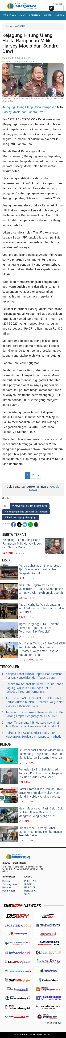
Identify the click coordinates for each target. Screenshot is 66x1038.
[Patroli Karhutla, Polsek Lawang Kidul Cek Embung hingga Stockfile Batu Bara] (9, 611)
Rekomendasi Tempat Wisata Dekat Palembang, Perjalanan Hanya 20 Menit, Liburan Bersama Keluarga (41, 754)
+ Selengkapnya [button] (53, 1022)
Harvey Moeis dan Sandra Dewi (23, 112)
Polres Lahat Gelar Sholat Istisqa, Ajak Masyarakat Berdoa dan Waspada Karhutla (40, 569)
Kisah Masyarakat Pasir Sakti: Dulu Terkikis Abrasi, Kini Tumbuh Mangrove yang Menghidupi (40, 812)
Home (8, 26)
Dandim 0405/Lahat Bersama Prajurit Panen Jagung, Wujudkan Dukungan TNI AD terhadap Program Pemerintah (32, 688)
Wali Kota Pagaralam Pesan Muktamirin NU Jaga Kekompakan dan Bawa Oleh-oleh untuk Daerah (40, 589)
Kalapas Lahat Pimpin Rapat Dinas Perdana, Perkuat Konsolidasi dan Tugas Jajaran (32, 676)
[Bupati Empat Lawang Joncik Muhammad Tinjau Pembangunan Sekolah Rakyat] (9, 834)
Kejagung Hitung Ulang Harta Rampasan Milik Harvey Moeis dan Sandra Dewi (22, 544)
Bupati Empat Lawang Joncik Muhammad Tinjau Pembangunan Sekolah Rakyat (40, 832)
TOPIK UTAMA (9, 15)
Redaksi (6, 881)
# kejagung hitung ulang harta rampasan (26, 511)
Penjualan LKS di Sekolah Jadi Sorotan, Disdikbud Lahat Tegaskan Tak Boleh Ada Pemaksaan (41, 773)
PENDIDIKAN (30, 890)
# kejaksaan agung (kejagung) (21, 517)
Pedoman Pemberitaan (9, 889)
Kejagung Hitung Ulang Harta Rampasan (29, 107)
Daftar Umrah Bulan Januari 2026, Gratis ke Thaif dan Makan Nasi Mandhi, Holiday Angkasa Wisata (40, 793)
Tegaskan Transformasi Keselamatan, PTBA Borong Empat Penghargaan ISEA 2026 (32, 714)
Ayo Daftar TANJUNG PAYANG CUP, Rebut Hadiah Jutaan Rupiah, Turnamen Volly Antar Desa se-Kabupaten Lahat (41, 649)
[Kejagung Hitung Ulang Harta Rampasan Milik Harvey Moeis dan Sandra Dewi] (54, 546)
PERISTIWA (34, 15)
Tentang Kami (9, 884)
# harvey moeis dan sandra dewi (29, 506)
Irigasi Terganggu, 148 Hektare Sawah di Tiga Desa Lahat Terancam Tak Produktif (38, 628)
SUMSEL (47, 15)
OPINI (27, 894)
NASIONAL (60, 15)
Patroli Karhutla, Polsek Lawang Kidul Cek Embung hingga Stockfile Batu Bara (41, 608)
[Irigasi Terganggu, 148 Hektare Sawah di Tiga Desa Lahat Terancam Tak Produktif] (9, 630)
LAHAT (22, 15)
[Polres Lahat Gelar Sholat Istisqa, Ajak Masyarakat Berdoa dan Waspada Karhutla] (9, 572)
